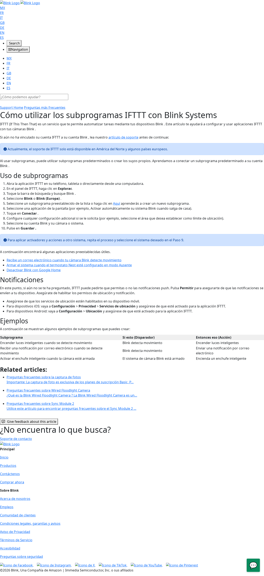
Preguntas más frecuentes (44, 107)
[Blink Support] (20, 2)
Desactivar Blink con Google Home (34, 270)
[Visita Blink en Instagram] (54, 565)
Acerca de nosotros (15, 498)
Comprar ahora (12, 482)
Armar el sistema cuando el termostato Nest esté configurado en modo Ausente (69, 265)
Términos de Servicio (16, 540)
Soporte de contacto (16, 438)
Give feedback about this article (31, 421)
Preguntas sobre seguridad (21, 556)
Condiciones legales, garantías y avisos (30, 523)
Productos (8, 465)
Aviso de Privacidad (15, 531)
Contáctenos (10, 474)
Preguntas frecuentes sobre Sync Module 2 (71, 406)
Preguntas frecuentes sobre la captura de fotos (70, 379)
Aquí (116, 203)
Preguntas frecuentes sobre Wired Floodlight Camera (72, 393)
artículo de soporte (123, 137)
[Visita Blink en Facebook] (17, 565)
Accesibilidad (10, 548)
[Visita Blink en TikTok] (113, 565)
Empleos (6, 507)
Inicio (4, 457)
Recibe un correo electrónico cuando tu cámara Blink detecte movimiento (64, 260)
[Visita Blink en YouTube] (147, 565)
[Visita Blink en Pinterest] (182, 565)
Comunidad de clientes (18, 515)
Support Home (11, 107)
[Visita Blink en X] (85, 565)
